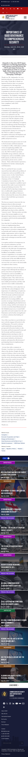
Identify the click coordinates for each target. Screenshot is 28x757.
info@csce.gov (6, 1)
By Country (4, 719)
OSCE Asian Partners (19, 443)
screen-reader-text (14, 470)
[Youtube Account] (17, 8)
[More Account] (6, 12)
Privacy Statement (5, 754)
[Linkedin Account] (14, 8)
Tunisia (3, 450)
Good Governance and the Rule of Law (11, 441)
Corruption (4, 434)
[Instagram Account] (10, 8)
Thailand (20, 448)
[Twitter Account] (6, 8)
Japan (3, 448)
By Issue (3, 721)
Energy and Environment (7, 439)
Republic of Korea (11, 448)
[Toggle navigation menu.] (25, 17)
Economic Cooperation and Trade (10, 437)
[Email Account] (3, 12)
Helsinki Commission (6, 443)
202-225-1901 (15, 1)
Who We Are (4, 713)
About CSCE (4, 711)
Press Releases (5, 724)
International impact (6, 716)
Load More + (14, 685)
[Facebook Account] (3, 8)
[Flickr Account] (21, 8)
